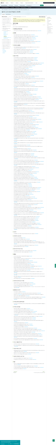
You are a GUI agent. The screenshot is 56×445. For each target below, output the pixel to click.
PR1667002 (37, 352)
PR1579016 (23, 237)
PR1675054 (38, 41)
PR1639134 (31, 69)
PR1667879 (31, 174)
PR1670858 (17, 287)
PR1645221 (28, 308)
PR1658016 (15, 243)
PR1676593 (38, 216)
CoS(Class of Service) (49, 18)
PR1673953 (39, 333)
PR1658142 (37, 115)
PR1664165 (29, 148)
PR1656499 (15, 101)
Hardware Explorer (23, 7)
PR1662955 (35, 49)
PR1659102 (33, 120)
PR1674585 (42, 207)
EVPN (47, 19)
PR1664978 (35, 156)
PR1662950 (28, 136)
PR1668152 (32, 175)
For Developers (29, 5)
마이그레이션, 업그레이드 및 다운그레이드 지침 (7, 38)
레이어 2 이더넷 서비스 (49, 24)
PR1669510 (31, 285)
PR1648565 (17, 79)
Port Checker (29, 7)
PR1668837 (15, 180)
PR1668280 (26, 246)
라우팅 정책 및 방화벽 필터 (50, 28)
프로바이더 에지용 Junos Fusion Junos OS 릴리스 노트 (6, 28)
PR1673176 (34, 359)
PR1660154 (36, 127)
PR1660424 (34, 317)
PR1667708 (40, 266)
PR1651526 (15, 87)
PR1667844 (35, 173)
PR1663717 (31, 50)
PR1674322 (35, 204)
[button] (54, 440)
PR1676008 (42, 212)
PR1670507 (38, 191)
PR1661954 (29, 263)
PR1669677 (39, 187)
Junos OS (3, 14)
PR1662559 (15, 321)
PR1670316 (15, 299)
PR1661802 (33, 132)
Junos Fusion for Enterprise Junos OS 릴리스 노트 (7, 26)
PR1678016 (35, 338)
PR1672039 (27, 195)
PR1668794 (36, 178)
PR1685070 (15, 229)
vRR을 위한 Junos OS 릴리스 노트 (7, 46)
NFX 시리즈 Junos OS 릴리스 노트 (7, 39)
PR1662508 (32, 135)
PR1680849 (37, 53)
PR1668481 (35, 177)
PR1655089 (39, 96)
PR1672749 (32, 40)
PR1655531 (40, 98)
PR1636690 (33, 34)
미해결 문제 (5, 35)
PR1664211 (31, 325)
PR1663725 (15, 147)
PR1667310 (37, 167)
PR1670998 (15, 304)
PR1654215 (31, 95)
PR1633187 (33, 65)
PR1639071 (27, 68)
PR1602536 (31, 282)
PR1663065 (15, 141)
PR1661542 (42, 367)
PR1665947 (25, 351)
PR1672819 (35, 198)
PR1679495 (41, 339)
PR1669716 (26, 326)
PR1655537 (37, 99)
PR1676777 (37, 217)
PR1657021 (34, 240)
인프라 (48, 22)
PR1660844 (34, 131)
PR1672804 (28, 270)
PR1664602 (32, 153)
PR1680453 (37, 220)
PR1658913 (39, 119)
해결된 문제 (5, 36)
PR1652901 (27, 91)
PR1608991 (36, 233)
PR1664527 (15, 152)
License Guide (11, 5)
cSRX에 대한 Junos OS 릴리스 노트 (7, 19)
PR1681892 (32, 278)
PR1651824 (35, 311)
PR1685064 (37, 227)
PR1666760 (36, 162)
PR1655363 (27, 295)
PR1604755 (36, 57)
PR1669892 (33, 190)
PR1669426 (30, 186)
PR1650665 (36, 36)
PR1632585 (40, 64)
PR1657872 (31, 260)
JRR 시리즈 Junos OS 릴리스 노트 (7, 22)
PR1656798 (15, 106)
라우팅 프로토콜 (49, 29)
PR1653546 (29, 92)
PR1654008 (34, 94)
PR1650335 (27, 83)
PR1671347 (31, 194)
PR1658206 (31, 116)
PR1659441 (40, 316)
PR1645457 (27, 74)
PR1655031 (27, 259)
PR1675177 (39, 208)
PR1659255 (31, 123)
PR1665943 (42, 161)
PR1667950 (16, 346)
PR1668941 (38, 182)
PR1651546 (36, 88)
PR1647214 (33, 77)
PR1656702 (25, 104)
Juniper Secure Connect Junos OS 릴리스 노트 (7, 24)
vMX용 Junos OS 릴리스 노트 (6, 45)
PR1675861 (35, 211)
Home (2, 9)
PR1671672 (43, 330)
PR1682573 (24, 368)
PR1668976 (29, 183)
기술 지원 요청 (4, 51)
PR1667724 (37, 171)
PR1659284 (37, 124)
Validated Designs (22, 5)
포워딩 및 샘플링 (49, 20)
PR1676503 (15, 272)
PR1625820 (29, 61)
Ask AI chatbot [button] (8, 0)
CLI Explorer (12, 7)
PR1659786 (33, 37)
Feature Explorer (17, 7)
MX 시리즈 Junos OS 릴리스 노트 (6, 30)
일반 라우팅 (48, 21)
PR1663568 (15, 143)
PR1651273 (33, 85)
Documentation (4, 5)
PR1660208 (40, 128)
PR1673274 (29, 199)
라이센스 (4, 49)
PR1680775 (33, 221)
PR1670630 (39, 329)
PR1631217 (24, 291)
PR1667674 (30, 170)
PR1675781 (39, 30)
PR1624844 (36, 60)
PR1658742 (36, 245)
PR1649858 (34, 82)
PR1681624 (39, 224)
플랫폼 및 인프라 (49, 27)
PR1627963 (19, 364)
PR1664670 (32, 264)
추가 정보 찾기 (4, 50)
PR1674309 (41, 203)
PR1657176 (32, 111)
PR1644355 (25, 73)
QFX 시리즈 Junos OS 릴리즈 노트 (7, 42)
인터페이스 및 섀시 (49, 23)
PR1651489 (20, 294)
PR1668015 (34, 250)
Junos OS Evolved (8, 14)
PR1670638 (32, 267)
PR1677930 (15, 274)
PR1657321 (33, 312)
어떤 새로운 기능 (6, 31)
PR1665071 (16, 158)
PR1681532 (38, 223)
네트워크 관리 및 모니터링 (50, 26)
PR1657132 (30, 110)
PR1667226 (33, 166)
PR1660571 (26, 322)
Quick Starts (16, 5)
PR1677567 (40, 334)
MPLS (47, 25)
